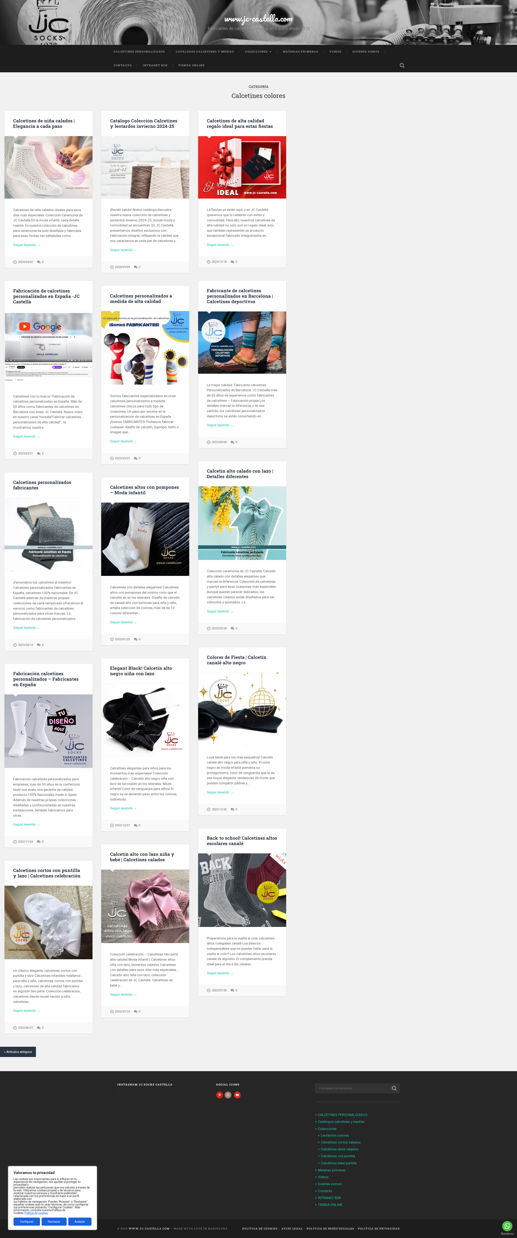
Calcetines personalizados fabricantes (42, 485)
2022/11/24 (25, 842)
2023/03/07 (122, 458)
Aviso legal (292, 1228)
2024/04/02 (25, 262)
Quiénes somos (365, 51)
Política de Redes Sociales (330, 1228)
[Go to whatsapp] (507, 1226)
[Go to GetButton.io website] (507, 1234)
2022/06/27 (25, 1028)
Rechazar (54, 1221)
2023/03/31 (25, 453)
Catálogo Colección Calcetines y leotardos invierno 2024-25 (143, 123)
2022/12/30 (219, 809)
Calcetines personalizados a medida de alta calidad (141, 298)
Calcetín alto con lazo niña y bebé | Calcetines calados (142, 856)
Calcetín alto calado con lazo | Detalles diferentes (240, 473)
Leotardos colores (335, 1135)
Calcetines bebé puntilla (339, 1163)
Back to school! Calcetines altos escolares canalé (242, 840)
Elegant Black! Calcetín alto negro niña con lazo (141, 670)
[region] (52, 1198)
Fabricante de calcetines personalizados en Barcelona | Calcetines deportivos (240, 295)
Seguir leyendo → (26, 245)
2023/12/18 (219, 262)
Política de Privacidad (379, 1228)
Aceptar (80, 1221)
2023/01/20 (122, 639)
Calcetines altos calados (339, 1149)
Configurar (27, 1221)
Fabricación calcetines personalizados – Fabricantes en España (46, 678)
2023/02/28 (219, 628)
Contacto (122, 65)
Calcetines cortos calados (341, 1142)
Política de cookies (36, 1213)
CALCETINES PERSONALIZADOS (139, 51)
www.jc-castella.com (258, 18)
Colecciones (256, 51)
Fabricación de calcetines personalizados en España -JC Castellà (46, 296)
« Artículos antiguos (18, 1052)
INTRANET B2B (155, 65)
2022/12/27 (122, 825)
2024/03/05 (122, 267)
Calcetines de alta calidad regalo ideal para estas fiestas (240, 123)
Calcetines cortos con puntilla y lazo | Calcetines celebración (46, 873)
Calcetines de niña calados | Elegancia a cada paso (44, 123)
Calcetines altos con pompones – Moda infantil (144, 489)
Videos (335, 51)
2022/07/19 (122, 1011)
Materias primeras (300, 51)
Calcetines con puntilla (338, 1156)
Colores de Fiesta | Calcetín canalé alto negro (236, 660)
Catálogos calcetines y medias (205, 51)
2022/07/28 (219, 990)
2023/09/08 (219, 442)
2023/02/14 (25, 645)
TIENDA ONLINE (191, 65)
